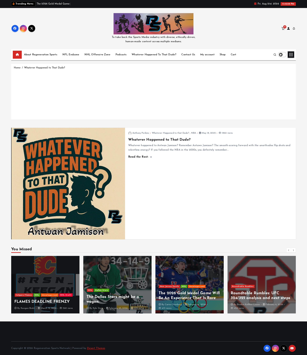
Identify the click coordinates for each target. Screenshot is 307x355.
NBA (193, 133)
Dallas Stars (101, 290)
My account (207, 54)
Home (17, 68)
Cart (233, 54)
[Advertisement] (153, 93)
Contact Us (188, 54)
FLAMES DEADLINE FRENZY (42, 302)
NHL (37, 295)
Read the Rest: (138, 157)
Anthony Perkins (140, 133)
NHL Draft (66, 295)
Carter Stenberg (173, 304)
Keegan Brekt (28, 308)
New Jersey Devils (169, 286)
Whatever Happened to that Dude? (170, 133)
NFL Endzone (70, 54)
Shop (223, 54)
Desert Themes (96, 348)
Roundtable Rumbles (243, 286)
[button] (288, 250)
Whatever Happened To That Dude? (154, 54)
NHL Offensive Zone (97, 54)
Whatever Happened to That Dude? (44, 68)
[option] (45, 284)
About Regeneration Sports (40, 54)
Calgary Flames (24, 295)
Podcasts (120, 54)
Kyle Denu (98, 308)
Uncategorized (50, 295)
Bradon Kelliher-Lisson (248, 304)
